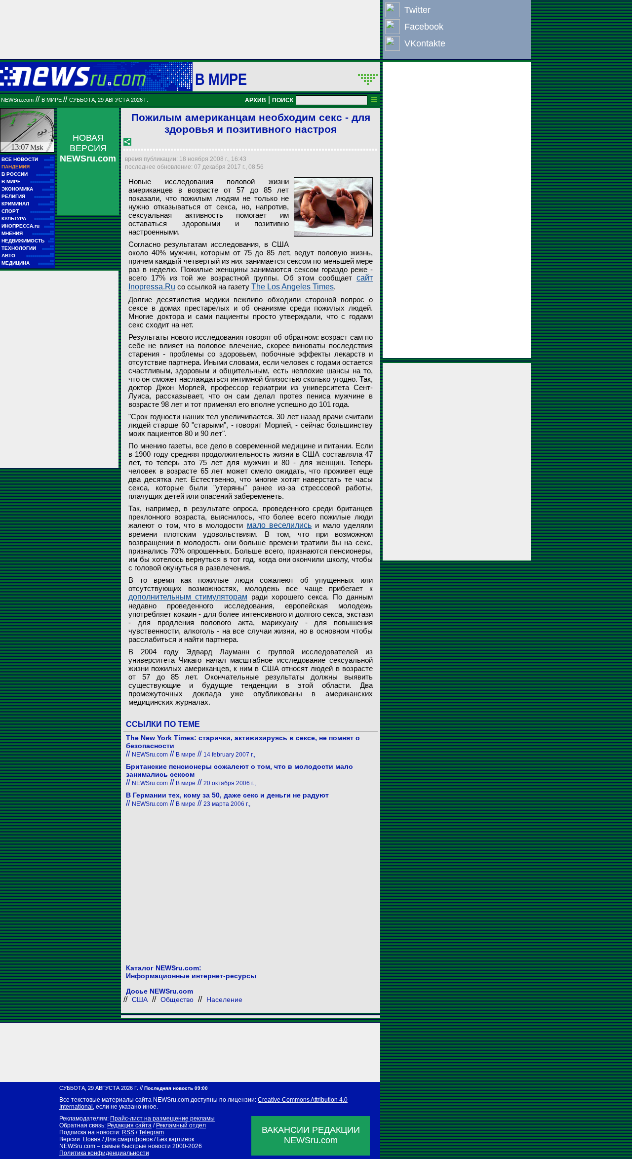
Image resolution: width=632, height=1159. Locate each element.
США (140, 999)
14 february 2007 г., (229, 754)
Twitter (417, 10)
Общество (177, 999)
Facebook (423, 27)
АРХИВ (255, 100)
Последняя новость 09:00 (176, 1088)
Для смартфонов (129, 1139)
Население (224, 999)
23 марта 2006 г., (226, 803)
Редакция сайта (129, 1125)
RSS (128, 1132)
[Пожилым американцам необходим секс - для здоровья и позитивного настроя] (333, 207)
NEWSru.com (17, 100)
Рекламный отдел (181, 1125)
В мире (221, 79)
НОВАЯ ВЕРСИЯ (88, 148)
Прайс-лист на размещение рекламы (162, 1118)
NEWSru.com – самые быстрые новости (115, 1146)
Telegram (151, 1132)
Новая (92, 1139)
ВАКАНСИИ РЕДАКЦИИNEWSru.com (311, 1135)
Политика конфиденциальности (104, 1153)
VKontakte (424, 43)
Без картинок (175, 1139)
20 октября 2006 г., (229, 783)
